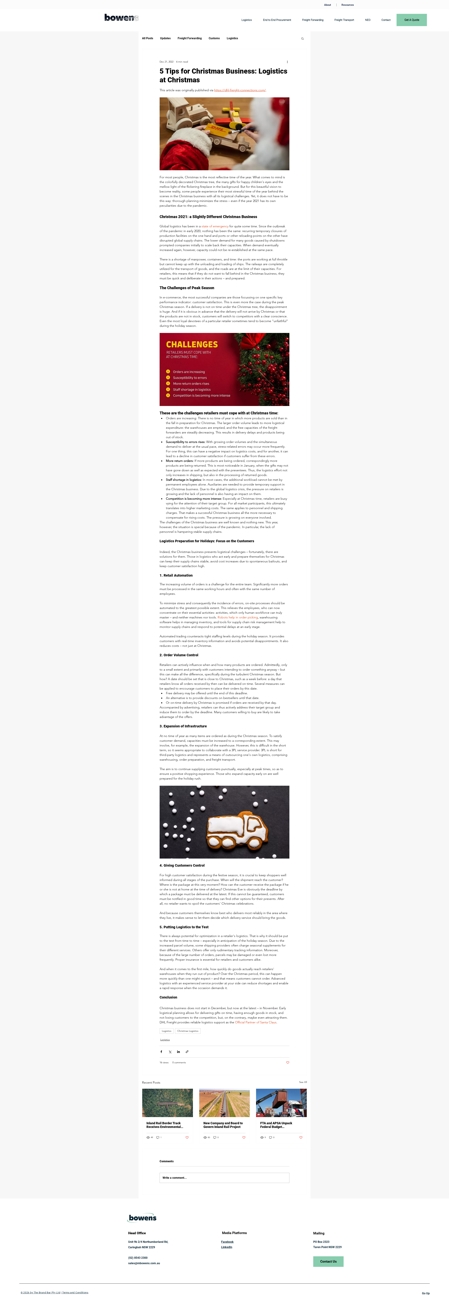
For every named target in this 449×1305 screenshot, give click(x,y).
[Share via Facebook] (161, 1051)
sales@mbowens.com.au (144, 1263)
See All (303, 1082)
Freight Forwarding (190, 38)
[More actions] (287, 62)
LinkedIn (226, 1247)
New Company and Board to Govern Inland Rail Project (223, 1125)
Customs (214, 38)
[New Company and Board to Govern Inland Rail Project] (224, 1103)
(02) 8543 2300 (138, 1257)
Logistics (232, 38)
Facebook (227, 1242)
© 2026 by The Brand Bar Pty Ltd (40, 1292)
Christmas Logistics (187, 1030)
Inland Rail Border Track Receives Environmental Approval (163, 1125)
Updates (165, 38)
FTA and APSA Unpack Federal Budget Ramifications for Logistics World (279, 1125)
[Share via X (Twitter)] (170, 1051)
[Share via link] (187, 1051)
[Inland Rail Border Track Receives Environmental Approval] (167, 1103)
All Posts (147, 38)
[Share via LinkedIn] (178, 1051)
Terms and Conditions (75, 1292)
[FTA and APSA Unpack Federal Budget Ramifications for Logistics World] (281, 1103)
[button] (302, 38)
